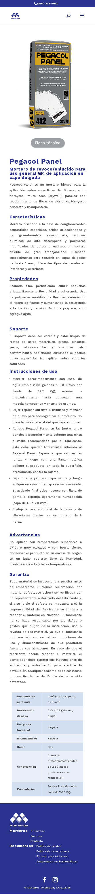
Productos (38, 831)
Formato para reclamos (52, 856)
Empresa (36, 836)
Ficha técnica (48, 142)
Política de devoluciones (52, 851)
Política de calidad (48, 846)
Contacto (37, 841)
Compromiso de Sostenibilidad (57, 861)
